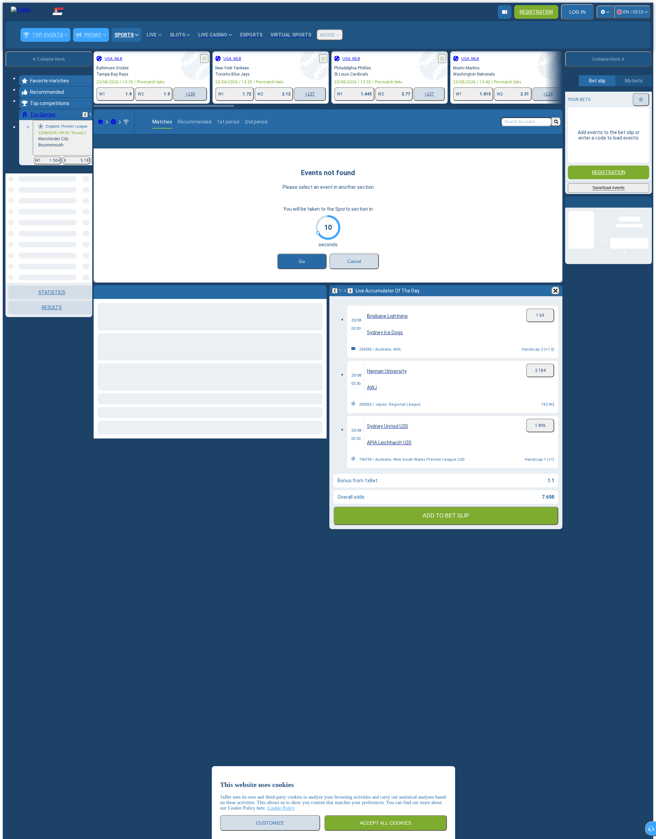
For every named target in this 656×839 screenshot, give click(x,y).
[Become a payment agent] (504, 12)
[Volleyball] (113, 122)
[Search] (556, 121)
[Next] (350, 301)
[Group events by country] (86, 208)
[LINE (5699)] (100, 122)
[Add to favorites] (204, 58)
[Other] (538, 146)
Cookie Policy (281, 808)
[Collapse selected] (78, 208)
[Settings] (605, 11)
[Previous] (85, 114)
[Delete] (555, 302)
